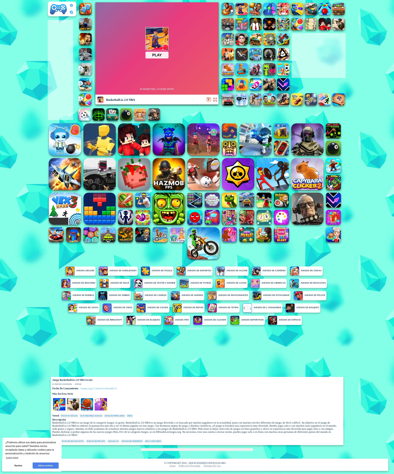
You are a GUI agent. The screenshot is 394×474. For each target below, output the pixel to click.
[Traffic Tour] (228, 104)
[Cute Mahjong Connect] (311, 29)
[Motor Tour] (255, 74)
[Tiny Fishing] (241, 89)
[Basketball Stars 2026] (87, 410)
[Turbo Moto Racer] (85, 59)
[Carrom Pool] (338, 104)
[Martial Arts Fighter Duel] (85, 44)
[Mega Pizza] (283, 14)
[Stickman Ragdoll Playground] (241, 59)
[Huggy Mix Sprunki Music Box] (241, 104)
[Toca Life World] (283, 74)
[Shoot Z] (297, 14)
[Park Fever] (241, 29)
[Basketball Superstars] (101, 410)
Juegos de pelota (96, 441)
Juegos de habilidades (123, 271)
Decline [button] (18, 465)
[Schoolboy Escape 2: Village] (241, 44)
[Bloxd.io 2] (325, 29)
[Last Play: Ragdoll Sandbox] (154, 119)
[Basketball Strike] (255, 14)
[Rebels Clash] (228, 59)
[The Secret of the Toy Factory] (269, 29)
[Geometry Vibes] (283, 89)
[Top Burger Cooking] (338, 14)
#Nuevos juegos (69, 416)
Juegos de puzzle (162, 271)
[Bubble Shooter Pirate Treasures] (85, 104)
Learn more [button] (12, 457)
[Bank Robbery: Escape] (228, 44)
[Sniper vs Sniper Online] (269, 59)
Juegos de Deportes (199, 271)
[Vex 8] (325, 104)
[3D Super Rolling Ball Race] (84, 119)
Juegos (78, 384)
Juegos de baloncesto (72, 441)
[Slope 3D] (98, 119)
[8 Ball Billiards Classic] (126, 119)
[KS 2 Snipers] (85, 74)
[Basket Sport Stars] (59, 410)
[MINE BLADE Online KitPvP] (283, 29)
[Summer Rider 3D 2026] (255, 89)
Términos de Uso (212, 465)
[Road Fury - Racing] (85, 89)
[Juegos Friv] (71, 5)
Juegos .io (113, 441)
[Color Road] (325, 14)
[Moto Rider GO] (228, 29)
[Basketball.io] (228, 14)
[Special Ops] (255, 104)
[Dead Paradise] (255, 44)
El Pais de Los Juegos (56, 4)
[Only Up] (85, 29)
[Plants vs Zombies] (269, 44)
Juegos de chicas (311, 271)
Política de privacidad (189, 465)
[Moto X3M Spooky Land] (311, 104)
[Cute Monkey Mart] (140, 119)
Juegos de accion (236, 271)
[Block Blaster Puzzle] (228, 89)
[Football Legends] (269, 104)
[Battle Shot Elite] (338, 29)
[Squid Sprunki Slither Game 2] (269, 74)
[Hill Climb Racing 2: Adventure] (283, 44)
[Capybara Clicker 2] (228, 74)
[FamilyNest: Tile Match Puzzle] (85, 14)
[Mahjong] (112, 119)
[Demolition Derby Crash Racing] (311, 14)
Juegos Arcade (85, 271)
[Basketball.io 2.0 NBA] (241, 14)
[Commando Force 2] (269, 89)
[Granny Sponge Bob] (255, 29)
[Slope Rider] (255, 59)
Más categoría (153, 441)
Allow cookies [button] (45, 465)
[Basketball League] (73, 410)
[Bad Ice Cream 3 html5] (283, 59)
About (172, 465)
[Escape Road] (297, 104)
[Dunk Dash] (241, 74)
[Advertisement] (60, 70)
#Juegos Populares (115, 416)
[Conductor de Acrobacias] (283, 104)
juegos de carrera (274, 271)
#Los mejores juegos (91, 416)
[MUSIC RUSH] (269, 14)
